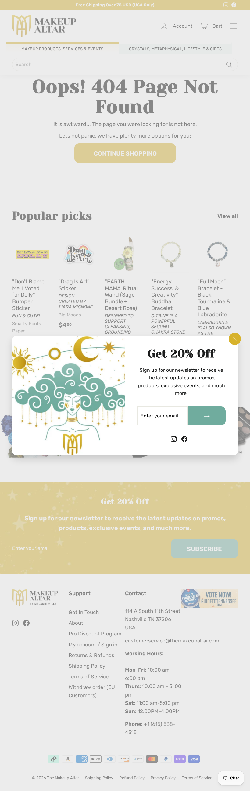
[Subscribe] (207, 415)
